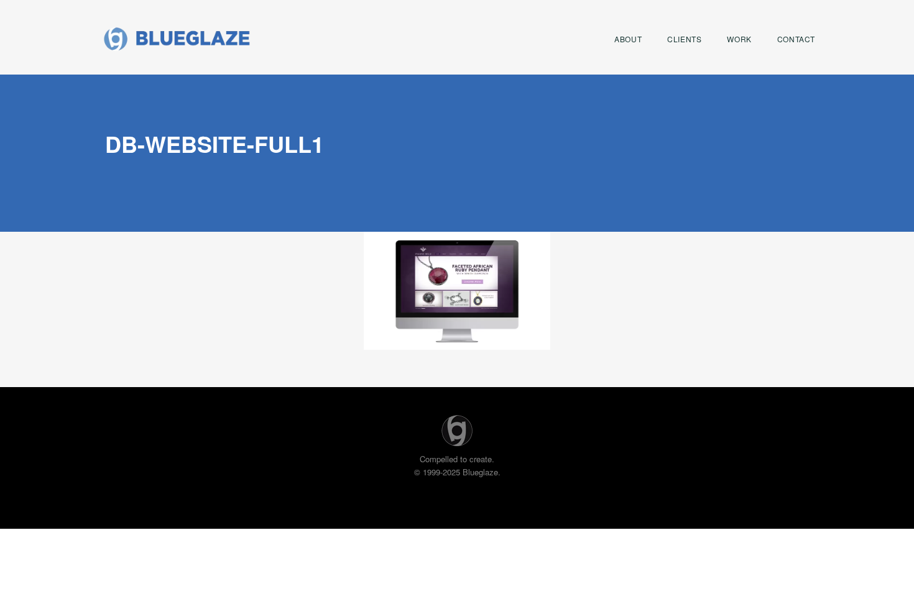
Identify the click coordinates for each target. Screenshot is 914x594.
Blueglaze (176, 39)
